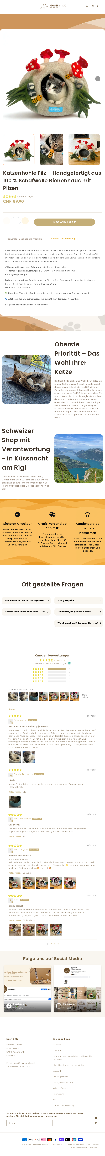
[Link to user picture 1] (14, 757)
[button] (5, 6)
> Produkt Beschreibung (63, 238)
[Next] (97, 78)
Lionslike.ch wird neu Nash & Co (68, 1065)
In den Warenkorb (63, 221)
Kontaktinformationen (78, 1147)
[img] (15, 716)
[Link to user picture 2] (28, 757)
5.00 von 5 (59, 660)
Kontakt (57, 1045)
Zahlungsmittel (60, 1077)
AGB (55, 1100)
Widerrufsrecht (60, 1088)
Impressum (58, 1094)
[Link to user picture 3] (42, 883)
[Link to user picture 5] (70, 883)
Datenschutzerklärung (64, 1105)
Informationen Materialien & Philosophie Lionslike (72, 1058)
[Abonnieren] (49, 1123)
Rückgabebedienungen (64, 1082)
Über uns (57, 1050)
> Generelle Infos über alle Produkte (24, 238)
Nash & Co (30, 1144)
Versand (57, 1071)
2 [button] (51, 943)
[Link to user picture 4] (56, 883)
